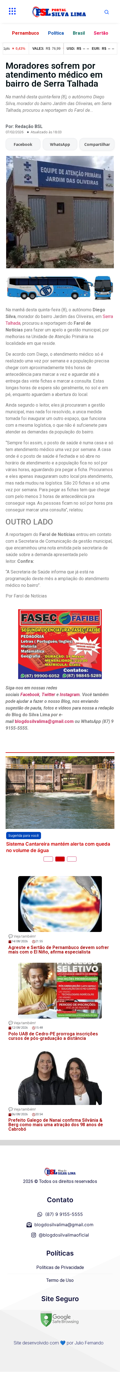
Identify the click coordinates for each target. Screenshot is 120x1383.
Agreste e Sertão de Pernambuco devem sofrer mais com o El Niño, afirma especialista (58, 950)
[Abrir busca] (106, 12)
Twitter (48, 694)
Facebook (23, 144)
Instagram (70, 694)
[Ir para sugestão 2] (60, 859)
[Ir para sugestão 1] (48, 859)
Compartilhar (97, 144)
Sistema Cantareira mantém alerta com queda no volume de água (58, 847)
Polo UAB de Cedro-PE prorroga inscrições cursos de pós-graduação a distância (53, 1036)
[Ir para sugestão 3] (71, 859)
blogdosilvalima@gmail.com (45, 721)
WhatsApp (60, 144)
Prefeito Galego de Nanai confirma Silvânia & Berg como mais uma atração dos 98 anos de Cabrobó (55, 1125)
